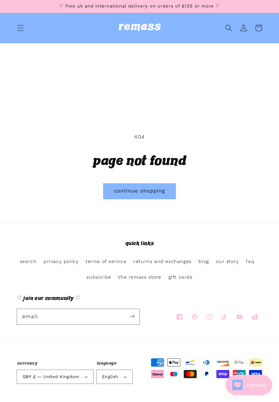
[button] (20, 27)
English (110, 376)
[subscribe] (132, 316)
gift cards (180, 277)
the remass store (139, 277)
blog (203, 261)
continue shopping (139, 191)
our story (227, 261)
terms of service (106, 261)
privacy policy (61, 261)
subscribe (98, 277)
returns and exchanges (162, 261)
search (28, 261)
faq (250, 261)
